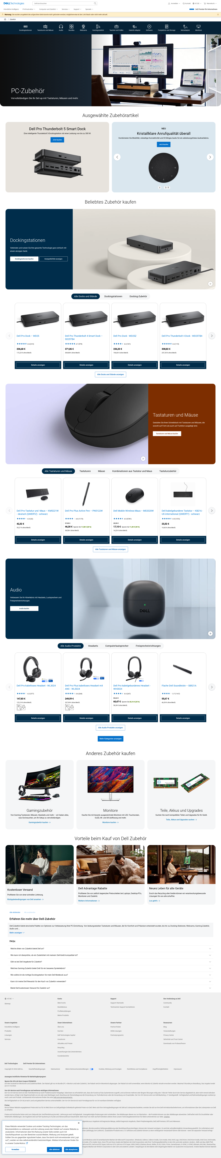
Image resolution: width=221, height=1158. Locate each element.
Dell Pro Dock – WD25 (28, 336)
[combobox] (64, 3)
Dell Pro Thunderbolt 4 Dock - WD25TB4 (182, 336)
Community (167, 1003)
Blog (165, 1027)
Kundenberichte (63, 1056)
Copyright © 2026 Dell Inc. (14, 1069)
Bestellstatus (62, 1007)
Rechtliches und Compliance (137, 1069)
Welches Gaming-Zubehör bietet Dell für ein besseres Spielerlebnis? (37, 968)
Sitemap (7, 1004)
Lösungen (8, 1035)
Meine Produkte (63, 1015)
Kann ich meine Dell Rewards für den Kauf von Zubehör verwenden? (38, 981)
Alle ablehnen (54, 1149)
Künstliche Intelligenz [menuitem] (11, 9)
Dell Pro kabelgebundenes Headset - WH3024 (132, 687)
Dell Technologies (11, 1063)
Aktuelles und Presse (65, 1043)
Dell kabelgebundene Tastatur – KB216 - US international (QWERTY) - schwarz (182, 512)
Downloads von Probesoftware (174, 1043)
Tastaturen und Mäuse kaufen (167, 434)
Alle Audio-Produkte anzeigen (110, 728)
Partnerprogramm (117, 1035)
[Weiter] (211, 335)
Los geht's (153, 901)
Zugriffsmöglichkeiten (160, 1069)
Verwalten (15, 1149)
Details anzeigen (38, 365)
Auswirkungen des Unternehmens (69, 1052)
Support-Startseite (117, 1003)
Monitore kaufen (109, 822)
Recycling (61, 1047)
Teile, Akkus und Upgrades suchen (180, 820)
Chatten (167, 1117)
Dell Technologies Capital (66, 1035)
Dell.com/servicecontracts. (63, 1097)
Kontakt (166, 1007)
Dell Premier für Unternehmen (206, 9)
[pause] (159, 187)
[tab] (85, 296)
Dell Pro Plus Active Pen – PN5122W (84, 510)
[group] (163, 157)
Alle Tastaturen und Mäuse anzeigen (110, 549)
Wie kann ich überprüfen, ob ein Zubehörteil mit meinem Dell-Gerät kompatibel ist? (44, 955)
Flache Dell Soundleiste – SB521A (179, 685)
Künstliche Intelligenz (12, 1027)
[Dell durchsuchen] (95, 3)
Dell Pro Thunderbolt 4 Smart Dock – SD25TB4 (84, 338)
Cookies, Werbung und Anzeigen (110, 1069)
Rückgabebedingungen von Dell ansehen (24, 899)
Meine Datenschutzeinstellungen (77, 1069)
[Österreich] (5, 19)
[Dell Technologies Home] (14, 3)
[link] (187, 3)
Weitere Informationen (87, 901)
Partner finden (115, 1027)
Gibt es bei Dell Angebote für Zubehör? (26, 962)
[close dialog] (218, 14)
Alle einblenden (15, 912)
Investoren (61, 1039)
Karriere (60, 1031)
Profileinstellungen (64, 1011)
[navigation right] (203, 296)
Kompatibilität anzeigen (54, 259)
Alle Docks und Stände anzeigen (110, 374)
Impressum (178, 1069)
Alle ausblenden (29, 912)
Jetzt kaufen (57, 140)
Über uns (61, 1027)
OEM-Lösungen (116, 1031)
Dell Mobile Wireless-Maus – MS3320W (133, 510)
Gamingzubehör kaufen (38, 822)
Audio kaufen (24, 608)
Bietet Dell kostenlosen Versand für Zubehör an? (30, 988)
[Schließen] (78, 1122)
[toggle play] (210, 284)
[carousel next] (210, 157)
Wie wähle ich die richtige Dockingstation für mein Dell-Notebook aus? (39, 975)
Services (7, 1039)
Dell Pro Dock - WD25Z (124, 336)
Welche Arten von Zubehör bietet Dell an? (27, 949)
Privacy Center (168, 1035)
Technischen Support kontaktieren (122, 1007)
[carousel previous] (117, 157)
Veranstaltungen (169, 1031)
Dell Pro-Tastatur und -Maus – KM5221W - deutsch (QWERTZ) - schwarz (38, 512)
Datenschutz (55, 1069)
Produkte (8, 1031)
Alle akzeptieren (71, 1149)
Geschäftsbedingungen (37, 1069)
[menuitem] (29, 9)
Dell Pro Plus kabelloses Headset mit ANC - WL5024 (84, 687)
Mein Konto (62, 1003)
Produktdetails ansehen (163, 140)
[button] (174, 3)
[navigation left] (17, 296)
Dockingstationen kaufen (24, 259)
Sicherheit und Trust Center (173, 1039)
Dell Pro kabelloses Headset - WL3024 (36, 685)
